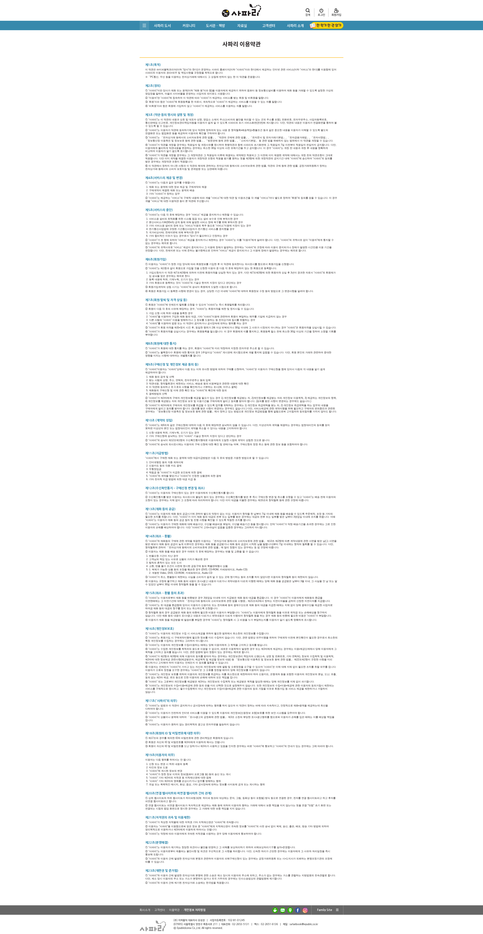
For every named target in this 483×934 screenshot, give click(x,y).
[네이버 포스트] (290, 910)
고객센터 (268, 25)
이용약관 (174, 910)
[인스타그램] (305, 910)
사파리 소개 (295, 25)
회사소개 (145, 910)
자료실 (242, 25)
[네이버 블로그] (282, 910)
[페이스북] (298, 910)
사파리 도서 (162, 25)
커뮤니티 (188, 25)
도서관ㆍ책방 (215, 25)
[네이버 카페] (275, 910)
